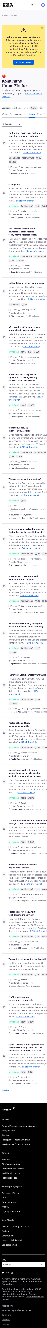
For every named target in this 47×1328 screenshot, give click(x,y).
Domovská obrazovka (30, 357)
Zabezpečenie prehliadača (32, 894)
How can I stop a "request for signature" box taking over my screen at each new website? (23, 377)
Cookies (6, 1319)
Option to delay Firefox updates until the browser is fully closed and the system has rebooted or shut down (26, 1047)
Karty (23, 709)
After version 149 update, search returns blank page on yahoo (24, 328)
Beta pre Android (10, 1202)
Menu (37, 5)
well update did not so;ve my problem (26, 283)
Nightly (5, 1207)
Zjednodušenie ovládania (31, 559)
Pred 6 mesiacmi (33, 986)
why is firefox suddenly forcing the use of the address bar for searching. (26, 625)
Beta (4, 1197)
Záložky (24, 803)
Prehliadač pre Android (13, 1169)
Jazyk (4, 1260)
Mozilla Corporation (24, 1281)
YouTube (8, 1273)
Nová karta (25, 657)
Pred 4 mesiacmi (33, 417)
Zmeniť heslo (8, 1236)
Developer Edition (11, 1193)
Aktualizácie (26, 1077)
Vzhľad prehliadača (29, 211)
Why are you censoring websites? (25, 479)
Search (32, 5)
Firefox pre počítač (11, 1164)
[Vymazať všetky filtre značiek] (41, 108)
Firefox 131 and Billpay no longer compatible (19, 724)
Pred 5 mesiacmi (39, 901)
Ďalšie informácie (23, 62)
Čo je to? (6, 1231)
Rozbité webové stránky (31, 410)
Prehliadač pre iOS (11, 1173)
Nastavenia (25, 266)
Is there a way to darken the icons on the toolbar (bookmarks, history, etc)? (27, 530)
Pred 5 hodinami (32, 316)
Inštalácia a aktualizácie (31, 167)
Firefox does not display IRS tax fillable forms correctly (22, 913)
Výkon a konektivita (29, 753)
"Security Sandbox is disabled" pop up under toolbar (23, 866)
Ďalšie (39, 114)
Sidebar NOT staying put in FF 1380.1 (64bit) (19, 429)
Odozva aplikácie (28, 310)
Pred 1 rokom (30, 173)
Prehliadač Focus (10, 1178)
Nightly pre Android (11, 1211)
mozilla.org (7, 1306)
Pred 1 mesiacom (39, 664)
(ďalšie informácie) (32, 152)
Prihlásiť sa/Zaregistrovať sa (16, 1226)
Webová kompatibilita (30, 942)
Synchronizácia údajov (13, 1240)
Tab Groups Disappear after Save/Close (27, 675)
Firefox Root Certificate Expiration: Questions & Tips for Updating (25, 134)
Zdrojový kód (8, 1130)
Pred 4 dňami (29, 363)
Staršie (5, 1090)
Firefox (14, 167)
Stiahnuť (6, 1159)
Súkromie (6, 1315)
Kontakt (6, 1324)
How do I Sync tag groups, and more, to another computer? (23, 578)
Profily (24, 1027)
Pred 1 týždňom (39, 518)
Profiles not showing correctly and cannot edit (21, 998)
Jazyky (24, 980)
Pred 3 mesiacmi (37, 809)
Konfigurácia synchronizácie (32, 606)
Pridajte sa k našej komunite (16, 1140)
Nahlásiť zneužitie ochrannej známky (20, 1126)
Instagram (12, 1273)
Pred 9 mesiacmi (33, 218)
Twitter (5, 1135)
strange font (15, 184)
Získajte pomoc (9, 1245)
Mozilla (8, 1109)
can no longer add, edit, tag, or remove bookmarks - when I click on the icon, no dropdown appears (25, 773)
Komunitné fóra (10, 15)
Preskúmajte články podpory (16, 1144)
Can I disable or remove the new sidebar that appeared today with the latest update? (23, 232)
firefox (33, 108)
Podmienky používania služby (16, 1310)
